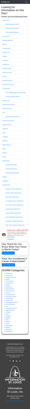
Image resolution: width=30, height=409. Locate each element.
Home (8, 396)
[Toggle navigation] (26, 2)
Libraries (5, 128)
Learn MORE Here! (8, 265)
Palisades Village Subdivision (14, 221)
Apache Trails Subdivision (13, 193)
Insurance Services (8, 120)
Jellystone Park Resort (12, 28)
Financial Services (8, 84)
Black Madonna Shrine (12, 24)
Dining (4, 56)
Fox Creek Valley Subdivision (14, 205)
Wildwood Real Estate (12, 173)
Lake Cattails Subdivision (13, 213)
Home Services (7, 108)
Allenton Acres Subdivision (14, 189)
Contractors (6, 52)
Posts (4, 157)
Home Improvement (9, 104)
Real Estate (6, 161)
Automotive (6, 36)
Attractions (6, 20)
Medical (5, 141)
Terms (17, 398)
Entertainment (7, 68)
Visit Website (10, 239)
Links (4, 132)
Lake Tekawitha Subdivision (14, 217)
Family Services (7, 80)
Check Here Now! (8, 253)
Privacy (13, 398)
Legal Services (7, 124)
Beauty (5, 44)
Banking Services (8, 40)
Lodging (5, 136)
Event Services (7, 72)
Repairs (5, 177)
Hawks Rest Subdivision (13, 209)
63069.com (5, 2)
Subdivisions (6, 185)
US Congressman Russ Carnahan (16, 92)
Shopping (5, 181)
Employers (6, 64)
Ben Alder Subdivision (12, 197)
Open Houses (7, 145)
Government (6, 88)
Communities (6, 48)
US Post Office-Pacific (12, 96)
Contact (21, 396)
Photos (5, 153)
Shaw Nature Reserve (12, 32)
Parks (4, 149)
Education (6, 60)
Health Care (6, 100)
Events (5, 76)
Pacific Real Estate (11, 165)
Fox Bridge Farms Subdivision (15, 201)
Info (4, 112)
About (12, 396)
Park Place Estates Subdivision (15, 225)
